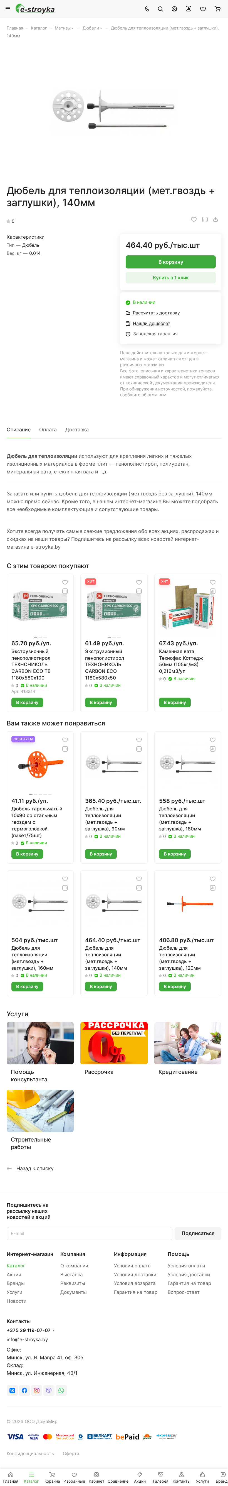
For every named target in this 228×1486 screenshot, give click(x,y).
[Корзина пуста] (217, 8)
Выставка (71, 1274)
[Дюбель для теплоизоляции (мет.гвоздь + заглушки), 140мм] (114, 111)
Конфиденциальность (30, 1453)
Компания (72, 1254)
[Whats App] (61, 1390)
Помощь (178, 1254)
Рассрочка (99, 1071)
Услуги (14, 1292)
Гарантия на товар (135, 1292)
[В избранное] (194, 219)
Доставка (77, 429)
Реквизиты (72, 1283)
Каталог (16, 1266)
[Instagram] (36, 1390)
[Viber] (48, 1390)
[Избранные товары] (203, 8)
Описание (19, 429)
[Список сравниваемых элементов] (188, 8)
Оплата (48, 429)
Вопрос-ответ (184, 1292)
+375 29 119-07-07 (29, 1330)
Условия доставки (135, 1274)
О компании (74, 1266)
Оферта (71, 1453)
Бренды (16, 1283)
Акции (14, 1274)
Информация (130, 1254)
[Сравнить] (205, 219)
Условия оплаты (133, 1266)
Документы (73, 1292)
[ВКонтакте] (12, 1390)
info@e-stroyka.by (27, 1339)
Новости (16, 1301)
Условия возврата (135, 1283)
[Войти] (174, 8)
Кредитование (178, 1071)
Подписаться (198, 1233)
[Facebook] (24, 1390)
